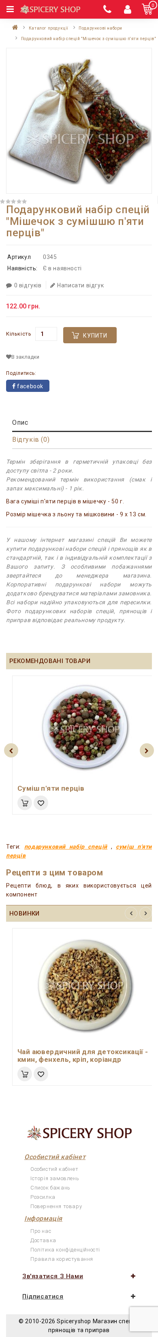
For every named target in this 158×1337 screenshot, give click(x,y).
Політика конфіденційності (65, 1250)
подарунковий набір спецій (65, 846)
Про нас (40, 1231)
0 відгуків (28, 285)
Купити (95, 335)
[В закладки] (41, 803)
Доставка (43, 1240)
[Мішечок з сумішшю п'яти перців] (79, 121)
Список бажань (50, 1188)
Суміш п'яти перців (50, 788)
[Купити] (24, 803)
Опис (20, 422)
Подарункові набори (100, 28)
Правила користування (61, 1259)
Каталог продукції (48, 28)
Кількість (18, 334)
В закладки (25, 357)
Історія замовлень (54, 1178)
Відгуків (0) (30, 439)
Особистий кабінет (54, 1169)
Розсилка (43, 1197)
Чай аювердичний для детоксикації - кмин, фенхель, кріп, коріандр (82, 1055)
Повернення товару (56, 1206)
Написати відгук (80, 285)
